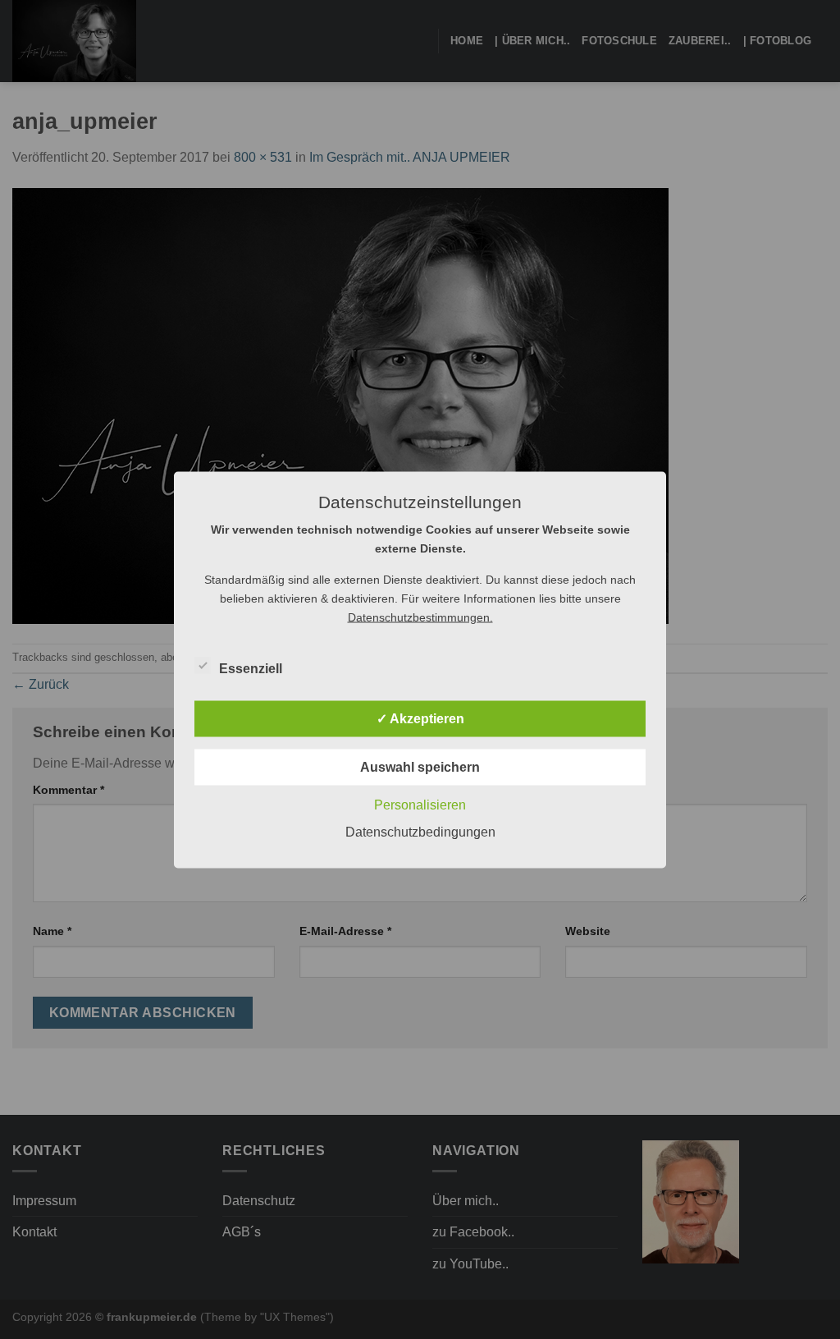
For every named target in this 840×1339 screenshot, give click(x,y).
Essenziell (250, 668)
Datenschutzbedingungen (420, 831)
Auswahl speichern (420, 766)
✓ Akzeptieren (420, 718)
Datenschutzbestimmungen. (420, 616)
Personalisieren (420, 804)
